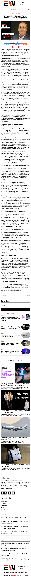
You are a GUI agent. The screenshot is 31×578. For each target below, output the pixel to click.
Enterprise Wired (15, 575)
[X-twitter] (5, 493)
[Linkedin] (2, 493)
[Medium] (13, 493)
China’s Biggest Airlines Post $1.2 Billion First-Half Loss (10, 335)
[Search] (28, 9)
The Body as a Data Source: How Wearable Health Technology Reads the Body (11, 318)
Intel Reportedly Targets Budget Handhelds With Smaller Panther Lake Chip (14, 549)
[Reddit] (9, 493)
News (2, 333)
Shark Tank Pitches (6, 325)
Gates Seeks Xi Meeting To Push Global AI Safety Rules (10, 352)
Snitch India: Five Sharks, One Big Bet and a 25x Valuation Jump (10, 327)
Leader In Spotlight (15, 14)
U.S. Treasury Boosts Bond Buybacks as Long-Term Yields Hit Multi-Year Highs (14, 527)
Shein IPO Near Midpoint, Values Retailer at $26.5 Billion (10, 343)
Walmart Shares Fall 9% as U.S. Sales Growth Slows (14, 518)
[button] (2, 9)
